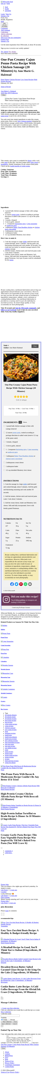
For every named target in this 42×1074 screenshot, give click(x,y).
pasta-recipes (9, 752)
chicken (7, 249)
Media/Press (9, 1055)
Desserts (3, 962)
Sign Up (8, 14)
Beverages (4, 982)
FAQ (6, 1057)
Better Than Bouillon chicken (23, 227)
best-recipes (8, 722)
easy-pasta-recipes (11, 730)
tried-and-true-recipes (12, 761)
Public (5, 1020)
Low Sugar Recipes (27, 79)
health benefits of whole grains (20, 166)
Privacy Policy (9, 1063)
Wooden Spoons (5, 669)
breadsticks (4, 164)
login (8, 3)
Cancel (15, 1024)
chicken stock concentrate (14, 459)
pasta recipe (4, 116)
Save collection (6, 1024)
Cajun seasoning (32, 224)
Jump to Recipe (6, 87)
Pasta (2, 79)
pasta (6, 750)
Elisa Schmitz (5, 897)
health (7, 9)
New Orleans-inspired (25, 121)
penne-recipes (9, 757)
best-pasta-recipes (10, 720)
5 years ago (13, 890)
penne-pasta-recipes (11, 755)
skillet (25, 241)
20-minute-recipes (10, 719)
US (20, 422)
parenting (8, 11)
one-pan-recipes (10, 746)
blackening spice (20, 224)
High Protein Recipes (8, 789)
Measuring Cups (5, 677)
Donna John (5, 884)
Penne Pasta (4, 637)
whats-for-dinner (10, 763)
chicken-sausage (10, 728)
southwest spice (12, 225)
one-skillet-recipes (11, 748)
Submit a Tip (5, 16)
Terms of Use (9, 1061)
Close (15, 1021)
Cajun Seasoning (5, 645)
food (6, 7)
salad (6, 162)
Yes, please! (4, 52)
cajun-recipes (9, 726)
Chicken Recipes (14, 79)
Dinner (7, 79)
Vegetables (4, 926)
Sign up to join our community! (11, 37)
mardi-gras (8, 735)
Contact (7, 1054)
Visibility (4, 1018)
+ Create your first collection (10, 1008)
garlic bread (34, 162)
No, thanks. (12, 52)
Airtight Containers (6, 693)
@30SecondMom (19, 600)
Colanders (4, 661)
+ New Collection (7, 1021)
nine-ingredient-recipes (12, 742)
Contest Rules (9, 1066)
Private (12, 1020)
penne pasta (15, 214)
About (7, 1052)
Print (35, 346)
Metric (25, 422)
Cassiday (4, 892)
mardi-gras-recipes (11, 739)
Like (2, 890)
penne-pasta (9, 753)
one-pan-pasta (9, 744)
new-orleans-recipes (11, 741)
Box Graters (4, 709)
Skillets (3, 629)
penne (11, 260)
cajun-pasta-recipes (11, 724)
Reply (6, 890)
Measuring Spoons (6, 685)
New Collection (6, 1012)
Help (6, 1059)
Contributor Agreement (12, 1065)
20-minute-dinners (11, 715)
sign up (3, 3)
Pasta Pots (4, 653)
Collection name (6, 1014)
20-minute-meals (10, 717)
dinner (30, 160)
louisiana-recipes (10, 733)
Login (3, 14)
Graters (3, 701)
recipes (7, 759)
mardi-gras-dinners (11, 737)
